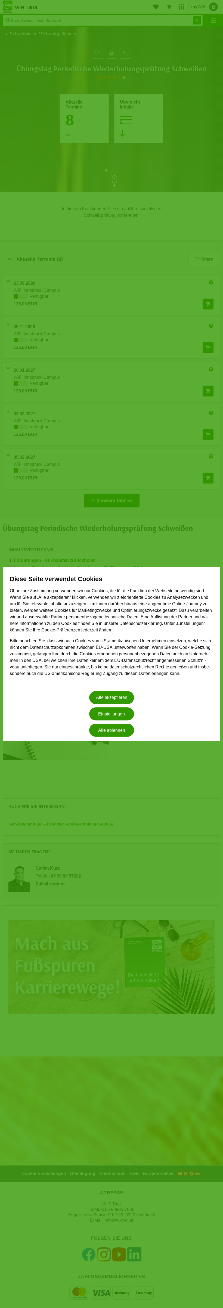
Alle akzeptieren (111, 697)
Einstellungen (111, 714)
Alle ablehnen (111, 730)
